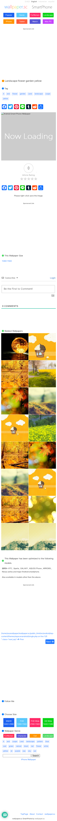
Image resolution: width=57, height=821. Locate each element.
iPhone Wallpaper (28, 759)
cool (4, 746)
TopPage (24, 814)
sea (24, 751)
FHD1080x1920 (22, 722)
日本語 (27, 2)
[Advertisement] (28, 51)
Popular (8, 15)
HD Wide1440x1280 (48, 722)
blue (47, 741)
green (11, 746)
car (35, 751)
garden (22, 94)
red (32, 746)
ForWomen (35, 15)
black (26, 746)
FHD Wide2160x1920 (35, 722)
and (8, 94)
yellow (5, 99)
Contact (39, 814)
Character (22, 736)
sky (29, 751)
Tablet (22, 21)
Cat (35, 736)
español (51, 2)
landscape (39, 94)
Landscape (48, 15)
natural (18, 746)
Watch (35, 21)
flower (14, 94)
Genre (21, 15)
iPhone (9, 21)
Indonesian (42, 2)
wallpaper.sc (50, 814)
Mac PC (48, 21)
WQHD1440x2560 (9, 722)
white (46, 746)
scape (47, 94)
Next (49, 641)
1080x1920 (7, 261)
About (32, 814)
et (11, 751)
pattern (40, 741)
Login (52, 278)
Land (30, 94)
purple (17, 751)
